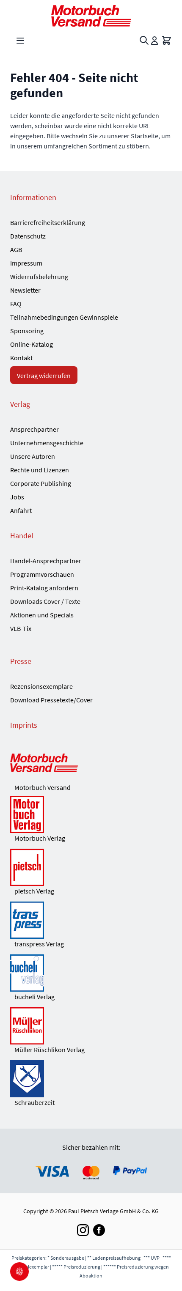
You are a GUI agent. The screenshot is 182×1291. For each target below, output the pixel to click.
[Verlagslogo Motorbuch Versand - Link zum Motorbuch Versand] (91, 763)
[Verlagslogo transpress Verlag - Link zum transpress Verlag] (91, 920)
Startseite (144, 136)
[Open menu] (20, 40)
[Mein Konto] (154, 41)
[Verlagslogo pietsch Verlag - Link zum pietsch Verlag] (91, 867)
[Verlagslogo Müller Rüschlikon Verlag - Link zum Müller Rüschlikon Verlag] (91, 1025)
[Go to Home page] (91, 16)
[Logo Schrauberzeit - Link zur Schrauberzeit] (91, 1078)
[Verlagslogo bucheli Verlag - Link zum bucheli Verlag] (91, 973)
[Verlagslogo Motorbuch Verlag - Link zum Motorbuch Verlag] (91, 814)
